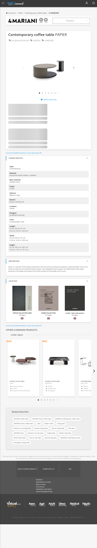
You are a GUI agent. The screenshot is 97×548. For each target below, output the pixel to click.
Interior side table (35, 438)
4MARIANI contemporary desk (70, 438)
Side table (71, 428)
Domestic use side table (35, 433)
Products (70, 20)
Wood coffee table (20, 438)
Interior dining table (58, 428)
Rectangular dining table (22, 443)
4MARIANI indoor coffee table (23, 424)
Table (39, 424)
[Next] (73, 68)
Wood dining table (51, 438)
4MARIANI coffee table (21, 419)
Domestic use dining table (22, 428)
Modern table (48, 424)
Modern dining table (41, 428)
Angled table (51, 433)
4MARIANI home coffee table (41, 419)
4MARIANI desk (19, 433)
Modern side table (65, 433)
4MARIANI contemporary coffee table (67, 419)
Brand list (39, 480)
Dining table (61, 424)
